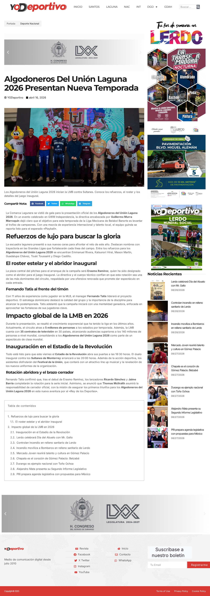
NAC (127, 6)
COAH (168, 6)
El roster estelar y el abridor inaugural (38, 421)
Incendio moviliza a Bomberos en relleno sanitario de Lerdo (53, 447)
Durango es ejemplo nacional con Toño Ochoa (45, 463)
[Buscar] (198, 7)
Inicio (78, 6)
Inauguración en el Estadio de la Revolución (43, 432)
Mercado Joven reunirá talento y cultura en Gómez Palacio (53, 453)
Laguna (111, 6)
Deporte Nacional (29, 23)
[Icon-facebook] (5, 572)
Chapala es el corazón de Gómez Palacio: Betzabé (47, 458)
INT (138, 6)
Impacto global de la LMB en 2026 (32, 427)
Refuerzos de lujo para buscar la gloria (35, 416)
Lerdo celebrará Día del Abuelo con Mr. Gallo (45, 437)
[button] (8, 52)
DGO (150, 6)
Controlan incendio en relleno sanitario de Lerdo (46, 442)
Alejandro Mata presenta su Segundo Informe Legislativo (52, 468)
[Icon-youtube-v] (22, 572)
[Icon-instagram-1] (16, 572)
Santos (94, 6)
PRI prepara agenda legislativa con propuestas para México (53, 474)
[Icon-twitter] (11, 572)
